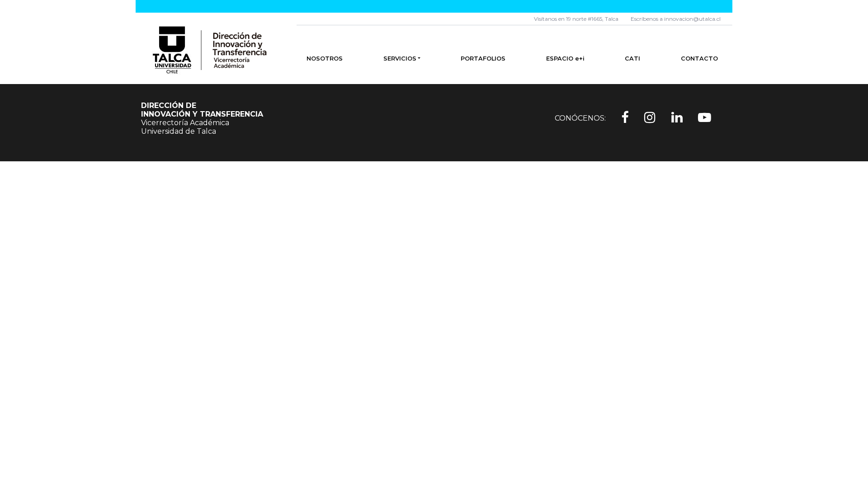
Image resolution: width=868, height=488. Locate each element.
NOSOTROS (325, 58)
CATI (632, 58)
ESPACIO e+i (565, 58)
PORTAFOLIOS (483, 58)
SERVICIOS (399, 58)
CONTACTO (699, 58)
